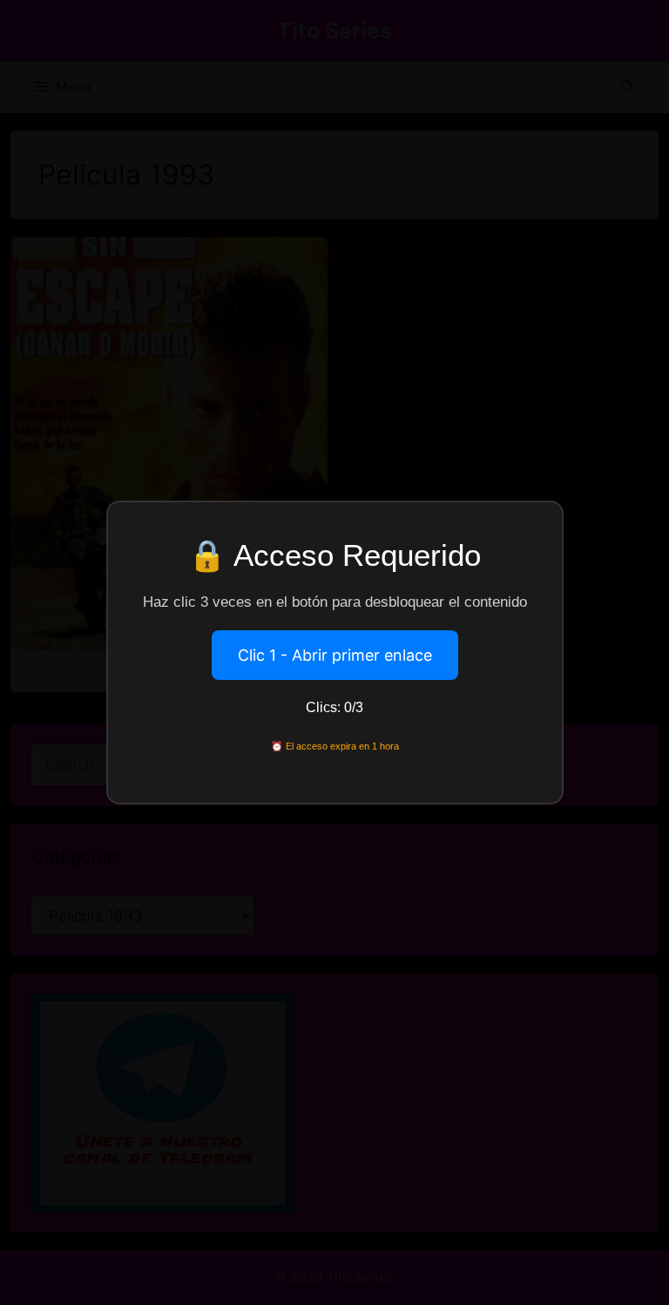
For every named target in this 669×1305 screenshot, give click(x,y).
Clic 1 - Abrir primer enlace (335, 655)
